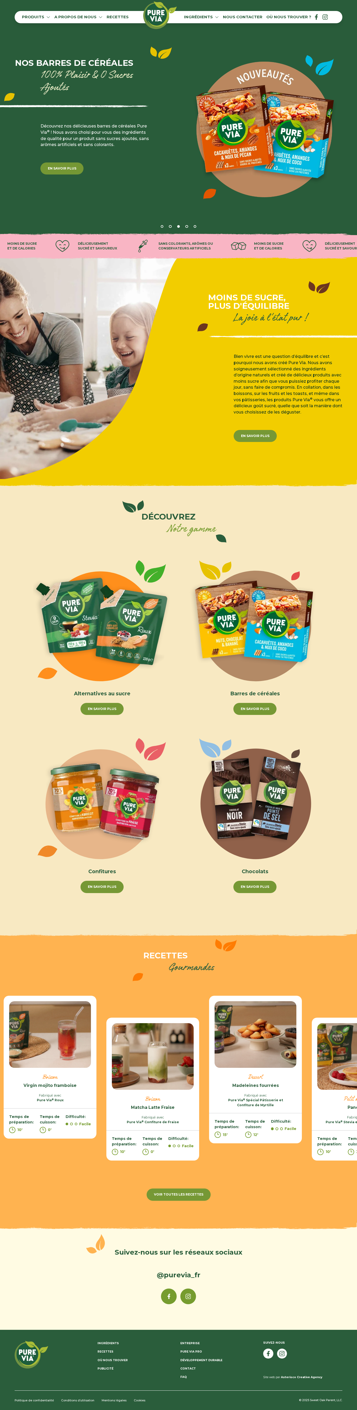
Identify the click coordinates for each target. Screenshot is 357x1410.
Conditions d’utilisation (77, 1400)
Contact (188, 1368)
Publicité (105, 1368)
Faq (183, 1377)
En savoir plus (255, 436)
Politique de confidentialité (34, 1400)
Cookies (139, 1400)
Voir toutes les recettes (178, 1194)
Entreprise (190, 1343)
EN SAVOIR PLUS (62, 186)
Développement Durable (201, 1360)
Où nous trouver (112, 1360)
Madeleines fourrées (255, 1085)
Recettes (105, 1351)
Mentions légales (114, 1400)
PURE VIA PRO (191, 1351)
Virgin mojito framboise (50, 1085)
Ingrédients (108, 1343)
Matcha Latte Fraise (153, 1107)
